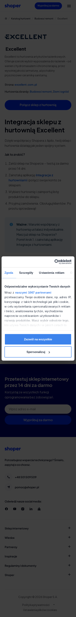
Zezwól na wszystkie (38, 339)
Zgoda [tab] (8, 272)
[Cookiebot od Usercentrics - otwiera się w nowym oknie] (55, 261)
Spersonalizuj (36, 352)
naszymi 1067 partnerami (33, 292)
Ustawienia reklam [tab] (51, 272)
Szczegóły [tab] (26, 272)
